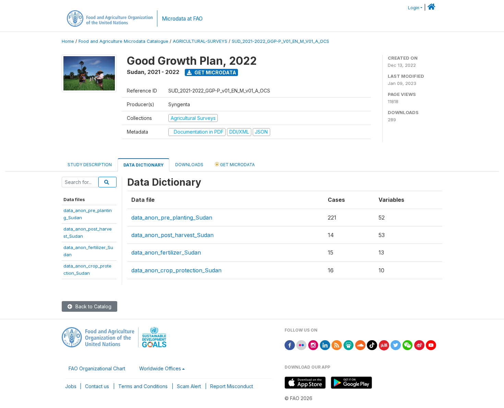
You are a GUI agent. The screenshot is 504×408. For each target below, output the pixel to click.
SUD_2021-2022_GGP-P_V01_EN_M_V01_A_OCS (280, 41)
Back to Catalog (92, 306)
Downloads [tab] (189, 164)
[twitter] (396, 345)
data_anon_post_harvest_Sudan (172, 235)
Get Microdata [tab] (237, 164)
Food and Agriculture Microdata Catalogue (123, 41)
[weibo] (419, 345)
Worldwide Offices (160, 368)
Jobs (70, 386)
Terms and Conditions (143, 386)
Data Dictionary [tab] (143, 165)
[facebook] (290, 345)
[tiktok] (372, 345)
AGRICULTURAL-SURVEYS (200, 41)
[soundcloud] (360, 345)
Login (413, 7)
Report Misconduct (231, 386)
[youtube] (431, 345)
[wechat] (408, 345)
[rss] (337, 345)
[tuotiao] (384, 345)
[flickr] (301, 345)
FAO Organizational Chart (97, 368)
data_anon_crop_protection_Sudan (176, 270)
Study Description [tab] (90, 164)
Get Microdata (214, 72)
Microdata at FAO (182, 18)
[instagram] (313, 345)
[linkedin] (325, 345)
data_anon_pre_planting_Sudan (171, 217)
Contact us (97, 386)
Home (68, 41)
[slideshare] (349, 345)
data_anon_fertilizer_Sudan (166, 252)
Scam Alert (189, 386)
